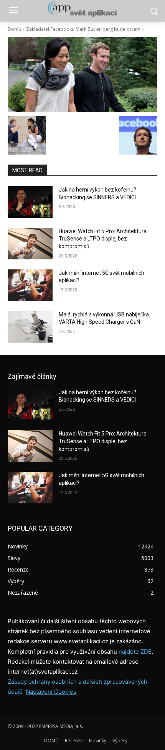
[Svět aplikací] (82, 9)
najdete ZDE (135, 651)
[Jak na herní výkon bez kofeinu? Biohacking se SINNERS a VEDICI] (30, 202)
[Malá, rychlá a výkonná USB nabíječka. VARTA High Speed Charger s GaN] (30, 327)
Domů (14, 29)
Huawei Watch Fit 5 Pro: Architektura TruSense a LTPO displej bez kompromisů (103, 238)
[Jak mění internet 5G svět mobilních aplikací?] (30, 285)
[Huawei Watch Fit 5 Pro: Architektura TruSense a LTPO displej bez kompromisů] (30, 243)
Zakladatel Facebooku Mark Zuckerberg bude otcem (83, 29)
